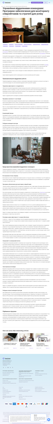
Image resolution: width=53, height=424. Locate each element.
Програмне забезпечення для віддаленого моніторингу (25, 371)
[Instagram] (3, 367)
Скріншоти (37, 372)
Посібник (20, 388)
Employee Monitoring (36, 44)
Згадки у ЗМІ (21, 387)
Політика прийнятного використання (41, 391)
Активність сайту (5, 380)
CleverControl (42, 192)
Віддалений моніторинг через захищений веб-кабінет (26, 374)
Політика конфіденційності (7, 391)
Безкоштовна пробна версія (37, 2)
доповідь (46, 64)
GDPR (3, 398)
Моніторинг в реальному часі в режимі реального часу (25, 376)
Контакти (20, 394)
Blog (4, 6)
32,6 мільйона (42, 53)
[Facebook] (6, 367)
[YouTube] (8, 367)
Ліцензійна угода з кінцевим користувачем (25, 396)
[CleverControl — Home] (6, 3)
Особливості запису (39, 370)
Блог (3, 387)
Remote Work (5, 46)
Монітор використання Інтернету (10, 378)
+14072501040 (5, 365)
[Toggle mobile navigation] (49, 3)
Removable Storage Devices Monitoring (41, 373)
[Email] (12, 367)
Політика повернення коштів (23, 391)
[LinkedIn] (10, 367)
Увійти (45, 2)
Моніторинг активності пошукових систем (9, 383)
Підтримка (4, 394)
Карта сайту (21, 397)
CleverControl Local (5, 375)
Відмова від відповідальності (39, 388)
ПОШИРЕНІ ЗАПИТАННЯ (38, 387)
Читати (14, 348)
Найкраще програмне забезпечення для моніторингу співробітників (9, 397)
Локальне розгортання (6, 373)
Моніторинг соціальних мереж (25, 378)
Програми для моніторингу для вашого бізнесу (26, 380)
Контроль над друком (38, 375)
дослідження (5, 51)
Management (5, 44)
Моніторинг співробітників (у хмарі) (8, 372)
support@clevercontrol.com (6, 364)
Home (2, 6)
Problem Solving (17, 46)
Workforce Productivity (18, 44)
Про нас (4, 388)
